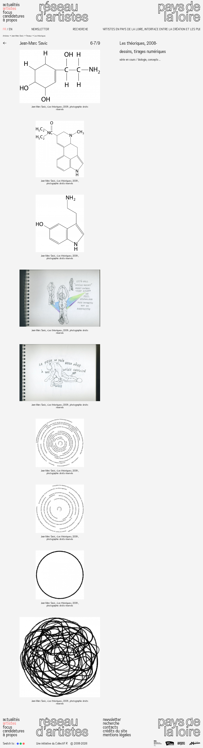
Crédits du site (115, 730)
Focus (7, 12)
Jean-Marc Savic (17, 36)
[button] (18, 744)
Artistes (9, 8)
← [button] (5, 43)
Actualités (11, 4)
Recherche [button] (80, 29)
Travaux (29, 36)
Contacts (110, 727)
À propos (10, 19)
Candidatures (13, 16)
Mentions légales (117, 734)
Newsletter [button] (40, 29)
